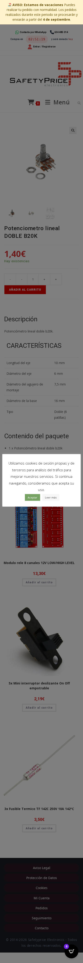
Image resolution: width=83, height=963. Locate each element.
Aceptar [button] (32, 497)
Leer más (50, 497)
